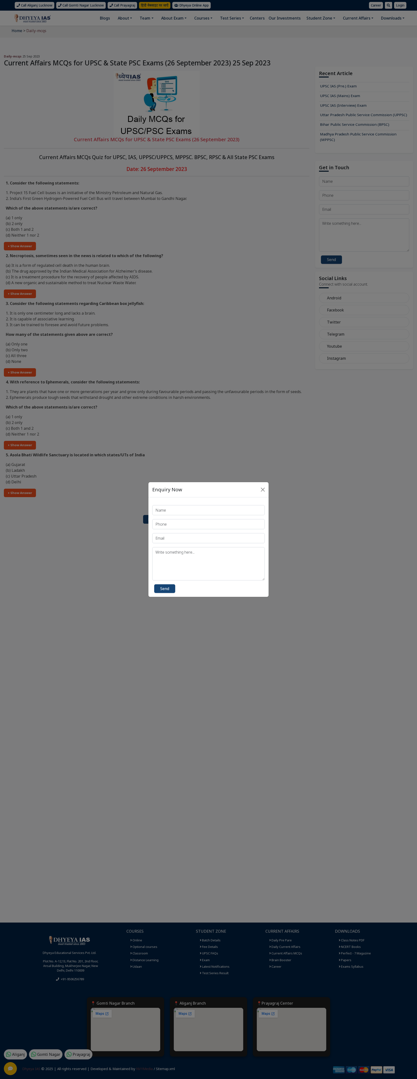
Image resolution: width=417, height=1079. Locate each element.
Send (164, 588)
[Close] (263, 490)
